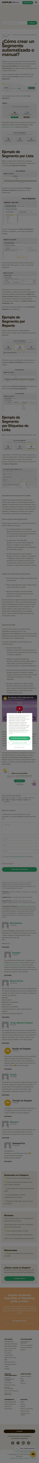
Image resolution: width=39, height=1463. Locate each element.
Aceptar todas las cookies (19, 738)
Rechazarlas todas (19, 747)
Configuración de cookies (19, 743)
